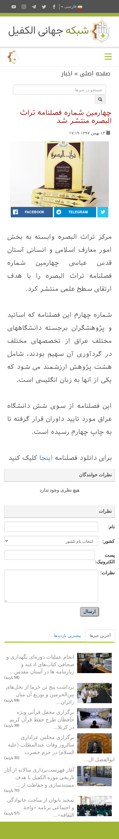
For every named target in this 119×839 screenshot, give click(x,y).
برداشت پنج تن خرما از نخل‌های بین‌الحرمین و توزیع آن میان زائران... (40, 694)
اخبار (67, 73)
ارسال (89, 611)
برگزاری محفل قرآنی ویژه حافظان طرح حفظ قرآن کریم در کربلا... (42, 719)
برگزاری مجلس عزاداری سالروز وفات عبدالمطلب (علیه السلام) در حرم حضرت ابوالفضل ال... (61, 748)
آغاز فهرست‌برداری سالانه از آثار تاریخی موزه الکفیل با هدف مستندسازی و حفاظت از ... (39, 777)
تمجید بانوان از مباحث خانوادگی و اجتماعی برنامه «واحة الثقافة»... (40, 807)
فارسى (70, 6)
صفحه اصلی (95, 73)
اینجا (45, 458)
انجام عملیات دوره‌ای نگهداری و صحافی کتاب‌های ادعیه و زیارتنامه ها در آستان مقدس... (40, 664)
